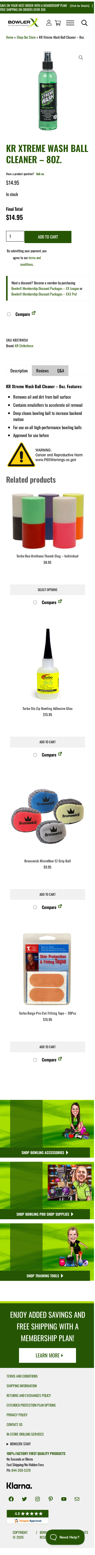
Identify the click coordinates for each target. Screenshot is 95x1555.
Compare (22, 314)
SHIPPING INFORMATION (22, 1385)
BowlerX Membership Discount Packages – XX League (45, 288)
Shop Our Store (26, 37)
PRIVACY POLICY (17, 1414)
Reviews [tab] (42, 370)
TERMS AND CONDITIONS (22, 1376)
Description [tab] (19, 370)
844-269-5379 (21, 1470)
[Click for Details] (79, 6)
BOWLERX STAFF (20, 1443)
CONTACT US (15, 1424)
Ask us (40, 174)
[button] (81, 57)
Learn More (48, 1355)
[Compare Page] (33, 314)
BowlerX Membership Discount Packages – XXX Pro (43, 294)
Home (9, 37)
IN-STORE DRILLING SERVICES (25, 1434)
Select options (47, 589)
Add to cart (48, 237)
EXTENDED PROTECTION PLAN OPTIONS (31, 1405)
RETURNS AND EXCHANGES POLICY (29, 1395)
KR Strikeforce (24, 345)
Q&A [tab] (60, 370)
